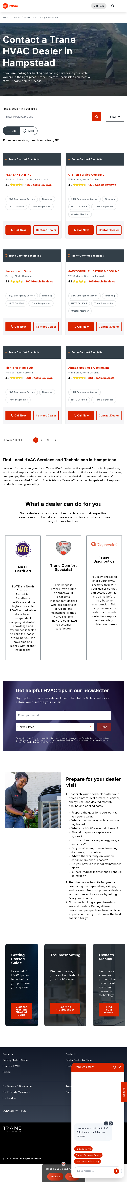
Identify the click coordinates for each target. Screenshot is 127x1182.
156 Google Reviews (38, 184)
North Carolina (33, 17)
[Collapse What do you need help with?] (63, 1164)
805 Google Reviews (101, 281)
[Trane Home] (12, 6)
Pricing (7, 1072)
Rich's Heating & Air (19, 367)
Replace (55, 1176)
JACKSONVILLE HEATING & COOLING (93, 271)
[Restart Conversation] (114, 1067)
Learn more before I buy (87, 1161)
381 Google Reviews (101, 378)
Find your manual (109, 1009)
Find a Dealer (11, 17)
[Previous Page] (29, 440)
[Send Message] (116, 1171)
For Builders (10, 1098)
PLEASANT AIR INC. (18, 174)
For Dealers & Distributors (17, 1086)
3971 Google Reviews (39, 281)
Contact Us (72, 1054)
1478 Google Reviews (102, 184)
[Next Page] (55, 440)
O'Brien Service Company (86, 174)
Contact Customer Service (88, 1155)
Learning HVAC (11, 1066)
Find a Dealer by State (79, 1060)
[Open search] (112, 6)
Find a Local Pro (83, 1148)
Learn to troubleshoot (65, 1008)
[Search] (96, 116)
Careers (70, 1092)
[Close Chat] (119, 1067)
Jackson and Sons (18, 271)
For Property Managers (16, 1092)
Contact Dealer (46, 230)
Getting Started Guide (15, 1060)
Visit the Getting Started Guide (21, 1010)
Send (104, 727)
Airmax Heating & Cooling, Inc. (89, 367)
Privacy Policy (29, 742)
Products (8, 1054)
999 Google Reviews (39, 378)
